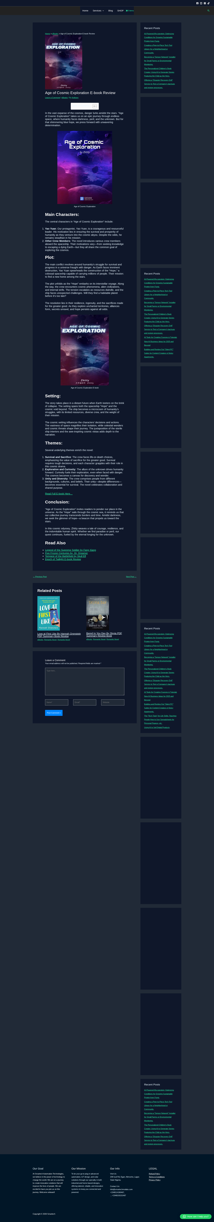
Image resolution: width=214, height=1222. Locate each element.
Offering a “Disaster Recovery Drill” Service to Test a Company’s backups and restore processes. (159, 84)
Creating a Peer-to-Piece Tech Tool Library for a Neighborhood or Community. (158, 49)
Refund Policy (154, 1174)
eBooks (65, 98)
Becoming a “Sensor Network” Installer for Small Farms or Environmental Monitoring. (159, 60)
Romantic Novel (50, 640)
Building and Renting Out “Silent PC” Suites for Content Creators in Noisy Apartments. (158, 353)
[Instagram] (205, 3)
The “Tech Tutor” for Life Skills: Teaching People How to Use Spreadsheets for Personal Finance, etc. (160, 719)
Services (97, 10)
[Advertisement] (161, 138)
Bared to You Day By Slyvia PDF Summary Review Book (104, 634)
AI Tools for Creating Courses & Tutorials (160, 337)
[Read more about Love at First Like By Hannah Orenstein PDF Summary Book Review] (48, 613)
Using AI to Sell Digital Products (157, 727)
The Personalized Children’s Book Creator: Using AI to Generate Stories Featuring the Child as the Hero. (159, 72)
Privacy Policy (154, 1180)
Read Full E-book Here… (59, 493)
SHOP (120, 10)
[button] (102, 10)
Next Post (131, 577)
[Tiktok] (208, 3)
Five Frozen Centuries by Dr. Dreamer (66, 553)
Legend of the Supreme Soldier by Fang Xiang (70, 550)
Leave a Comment (52, 98)
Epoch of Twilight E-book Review (63, 559)
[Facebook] (197, 3)
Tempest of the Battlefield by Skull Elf (65, 556)
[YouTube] (201, 3)
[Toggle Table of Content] (93, 106)
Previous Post (40, 577)
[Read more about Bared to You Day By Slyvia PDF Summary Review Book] (97, 613)
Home (85, 10)
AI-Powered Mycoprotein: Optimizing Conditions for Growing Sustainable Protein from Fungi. (159, 37)
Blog (110, 10)
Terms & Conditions (157, 1177)
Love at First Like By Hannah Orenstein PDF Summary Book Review (59, 635)
